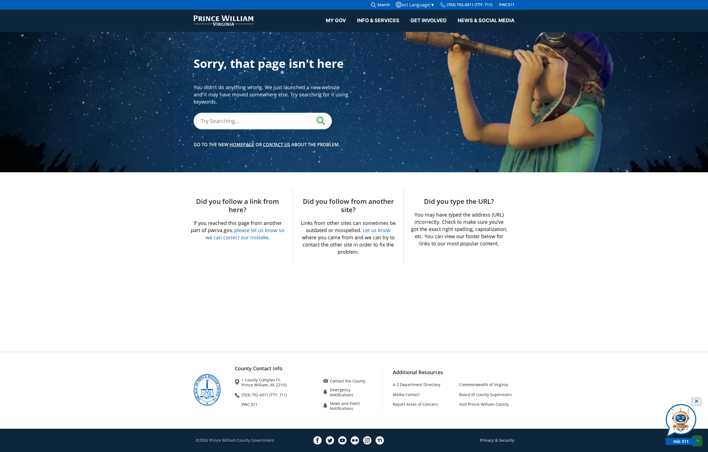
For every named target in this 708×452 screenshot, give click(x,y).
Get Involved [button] (428, 20)
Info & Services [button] (378, 20)
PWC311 (506, 4)
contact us (276, 145)
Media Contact (406, 394)
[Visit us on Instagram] (367, 440)
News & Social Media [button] (486, 20)
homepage (242, 145)
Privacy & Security (497, 440)
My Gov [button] (336, 20)
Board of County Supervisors (485, 394)
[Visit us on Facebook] (317, 440)
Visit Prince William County (484, 404)
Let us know (377, 230)
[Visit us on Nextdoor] (380, 440)
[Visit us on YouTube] (342, 440)
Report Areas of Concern (415, 404)
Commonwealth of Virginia (483, 384)
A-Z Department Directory (416, 384)
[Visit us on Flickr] (355, 440)
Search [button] (383, 4)
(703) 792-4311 (469, 4)
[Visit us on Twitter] (330, 440)
